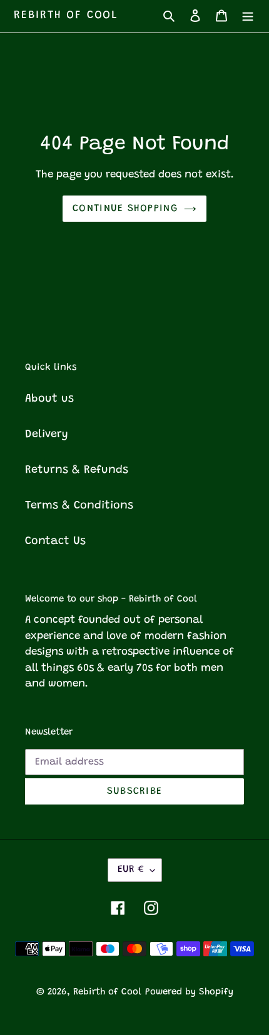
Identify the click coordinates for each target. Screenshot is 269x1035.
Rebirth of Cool (66, 15)
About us (49, 399)
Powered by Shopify (189, 992)
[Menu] (248, 16)
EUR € (131, 869)
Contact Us (55, 541)
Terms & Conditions (79, 506)
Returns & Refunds (76, 470)
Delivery (46, 434)
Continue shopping (125, 209)
